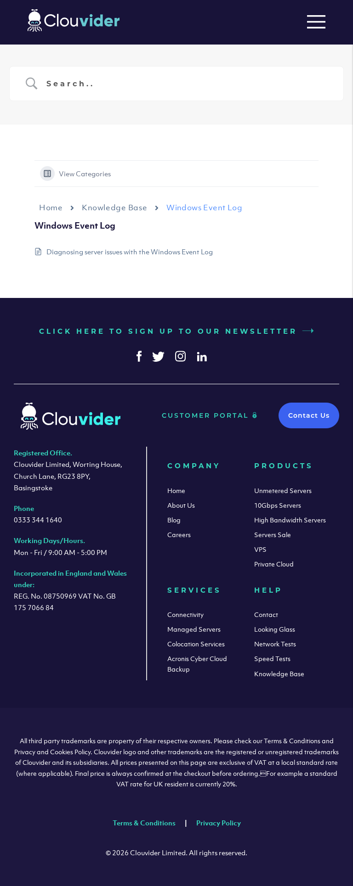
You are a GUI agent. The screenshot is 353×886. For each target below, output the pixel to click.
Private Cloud (274, 564)
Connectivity (185, 614)
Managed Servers (194, 629)
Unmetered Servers (283, 490)
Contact (266, 614)
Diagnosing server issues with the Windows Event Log (129, 251)
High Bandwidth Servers (290, 520)
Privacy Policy (218, 822)
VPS (260, 549)
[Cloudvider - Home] (74, 29)
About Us (181, 505)
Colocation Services (196, 643)
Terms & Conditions (144, 822)
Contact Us (309, 415)
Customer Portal (207, 415)
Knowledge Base (114, 207)
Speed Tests (272, 658)
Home (51, 207)
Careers (179, 534)
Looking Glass (274, 629)
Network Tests (275, 643)
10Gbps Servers (277, 505)
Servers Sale (272, 534)
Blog (174, 520)
